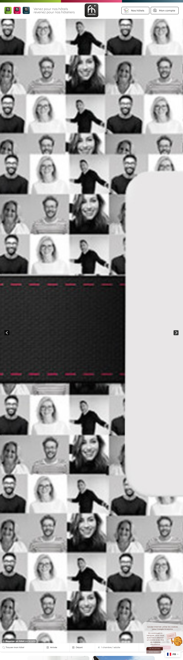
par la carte (21, 641)
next (176, 332)
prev (7, 332)
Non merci (154, 652)
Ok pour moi (154, 649)
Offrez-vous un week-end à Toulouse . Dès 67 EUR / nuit (54, 630)
